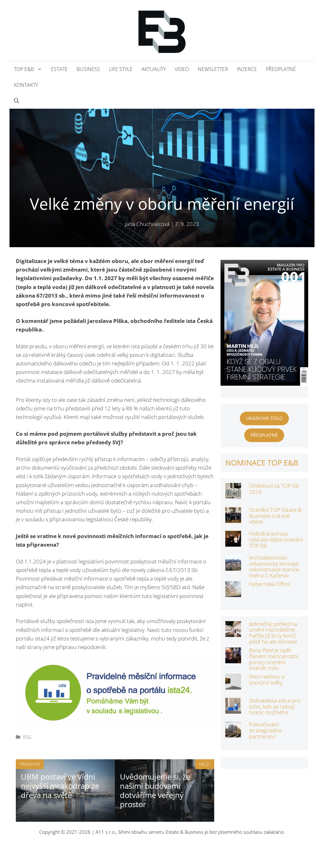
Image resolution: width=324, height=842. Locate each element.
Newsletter (213, 69)
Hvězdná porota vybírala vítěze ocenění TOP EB (276, 539)
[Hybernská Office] (233, 592)
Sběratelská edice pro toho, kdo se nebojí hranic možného (275, 706)
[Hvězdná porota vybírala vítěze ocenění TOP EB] (233, 542)
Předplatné (281, 69)
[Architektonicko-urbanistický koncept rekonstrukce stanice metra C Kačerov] (233, 566)
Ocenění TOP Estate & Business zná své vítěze (275, 515)
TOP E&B (24, 69)
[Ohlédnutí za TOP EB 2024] (233, 494)
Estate (59, 69)
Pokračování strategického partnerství (265, 730)
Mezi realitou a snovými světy (266, 679)
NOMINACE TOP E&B (261, 462)
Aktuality (153, 69)
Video (182, 69)
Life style (121, 69)
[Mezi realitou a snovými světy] (233, 685)
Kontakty (26, 84)
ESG (27, 737)
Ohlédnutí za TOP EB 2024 (274, 488)
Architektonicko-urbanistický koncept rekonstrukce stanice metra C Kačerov (274, 566)
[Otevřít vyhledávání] (16, 101)
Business (88, 69)
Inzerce (247, 69)
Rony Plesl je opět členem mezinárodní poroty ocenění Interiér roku (273, 659)
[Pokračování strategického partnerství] (233, 733)
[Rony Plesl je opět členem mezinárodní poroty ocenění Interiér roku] (233, 659)
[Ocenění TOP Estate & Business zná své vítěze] (233, 518)
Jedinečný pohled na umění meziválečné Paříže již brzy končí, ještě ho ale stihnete (273, 632)
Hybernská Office (269, 584)
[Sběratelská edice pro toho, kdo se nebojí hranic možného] (233, 709)
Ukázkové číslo (264, 418)
